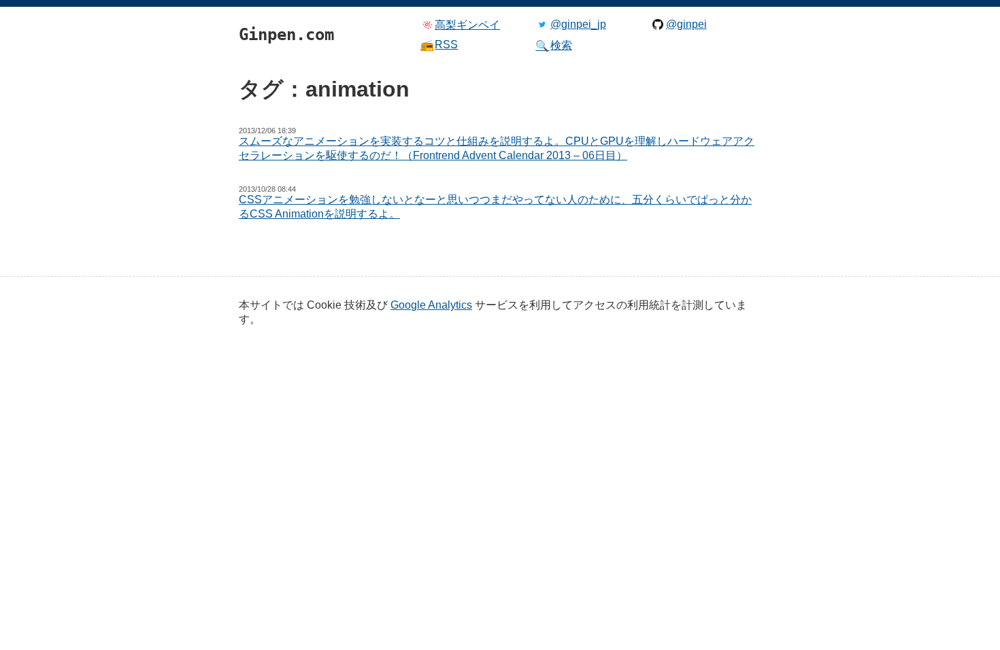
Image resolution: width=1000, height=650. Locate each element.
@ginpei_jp (578, 24)
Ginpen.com (259, 3)
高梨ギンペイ (467, 25)
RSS (439, 45)
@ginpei (686, 24)
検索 (553, 45)
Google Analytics (431, 305)
